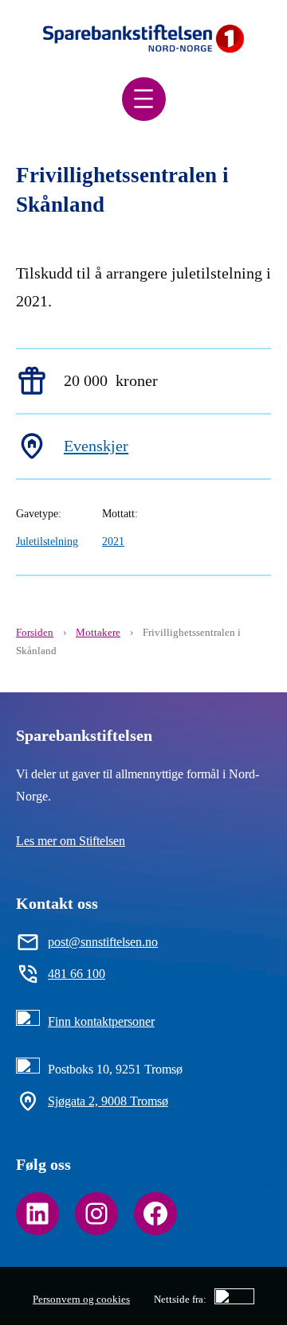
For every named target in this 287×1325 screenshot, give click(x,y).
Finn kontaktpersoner (101, 1021)
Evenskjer (96, 445)
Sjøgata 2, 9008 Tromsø (108, 1101)
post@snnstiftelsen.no (103, 942)
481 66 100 (76, 973)
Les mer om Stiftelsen (70, 841)
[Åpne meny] (144, 99)
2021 (113, 541)
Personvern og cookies (81, 1299)
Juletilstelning (47, 541)
